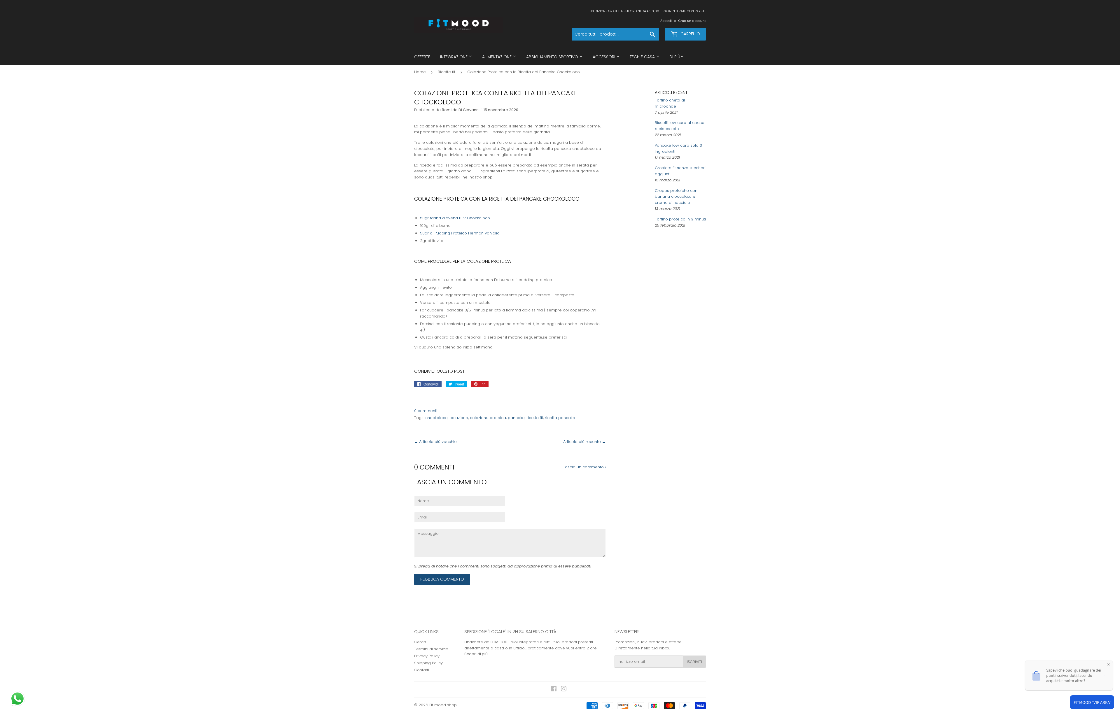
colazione (458, 417)
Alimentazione (497, 57)
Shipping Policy (428, 663)
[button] (18, 699)
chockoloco (436, 417)
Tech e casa (643, 57)
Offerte (422, 57)
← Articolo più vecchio (435, 441)
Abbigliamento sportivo (552, 57)
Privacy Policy (427, 656)
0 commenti (425, 410)
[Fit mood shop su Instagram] (564, 690)
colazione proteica (488, 417)
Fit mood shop (443, 705)
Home (420, 72)
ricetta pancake (560, 417)
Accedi (666, 20)
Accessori (604, 57)
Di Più (674, 57)
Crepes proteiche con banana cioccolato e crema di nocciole (676, 197)
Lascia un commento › (585, 467)
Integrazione (454, 57)
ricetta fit (534, 417)
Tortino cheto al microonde (670, 103)
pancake (516, 417)
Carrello (689, 34)
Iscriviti (694, 661)
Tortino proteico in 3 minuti (680, 219)
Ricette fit (446, 72)
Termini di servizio (431, 649)
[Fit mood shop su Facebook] (554, 690)
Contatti (421, 670)
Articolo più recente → (584, 441)
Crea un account (692, 20)
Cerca (420, 642)
